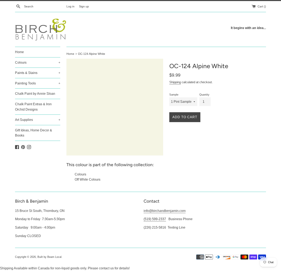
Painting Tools (37, 83)
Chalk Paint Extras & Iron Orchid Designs (33, 106)
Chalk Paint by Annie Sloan (35, 93)
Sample (173, 94)
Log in (70, 6)
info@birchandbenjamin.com (165, 211)
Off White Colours (87, 179)
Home (19, 52)
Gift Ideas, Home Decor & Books (33, 132)
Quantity (204, 94)
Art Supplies (37, 119)
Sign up (84, 6)
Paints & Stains (37, 73)
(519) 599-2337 (155, 219)
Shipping (175, 82)
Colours (37, 62)
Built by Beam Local (49, 256)
